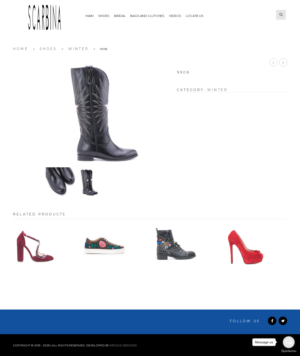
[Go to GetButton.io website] (288, 351)
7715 (114, 277)
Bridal (120, 16)
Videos (175, 16)
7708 (255, 277)
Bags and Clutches (147, 16)
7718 (185, 277)
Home (20, 49)
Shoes (103, 16)
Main (90, 16)
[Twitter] (283, 321)
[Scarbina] (44, 17)
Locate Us (194, 16)
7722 (45, 277)
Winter (78, 49)
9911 (283, 62)
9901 (273, 62)
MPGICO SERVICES (123, 345)
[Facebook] (272, 321)
